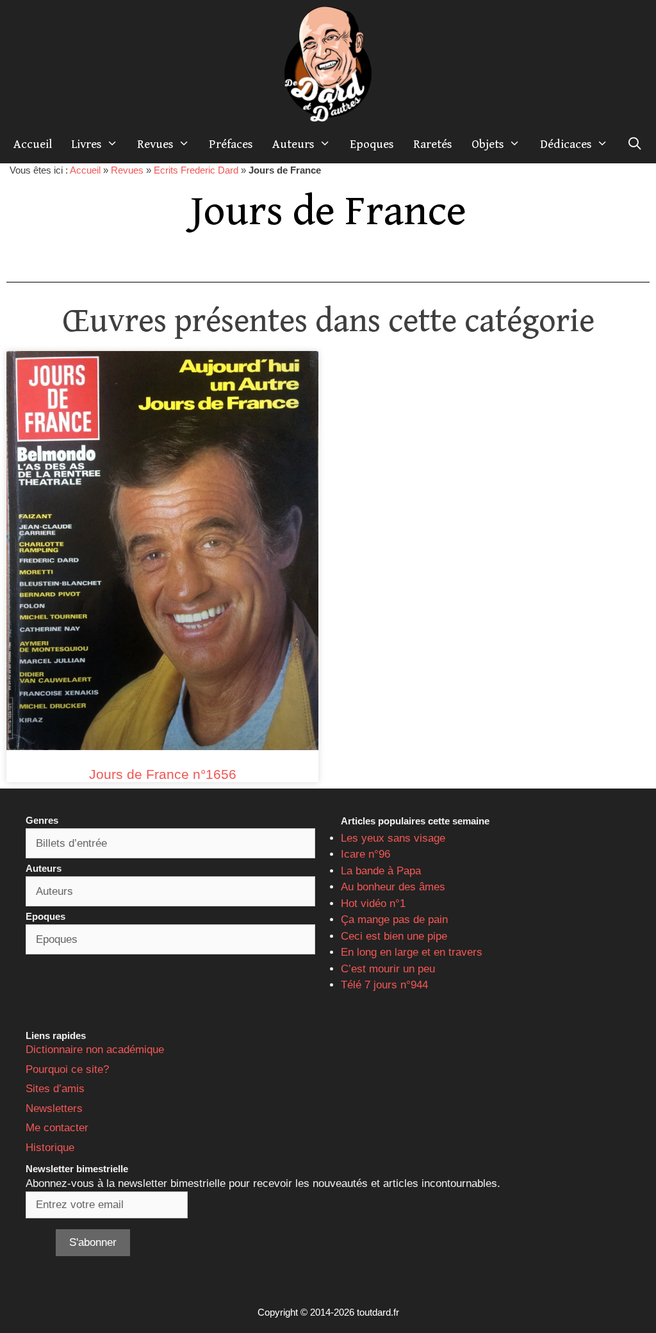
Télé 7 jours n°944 (384, 985)
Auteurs (293, 144)
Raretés (432, 144)
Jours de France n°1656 (162, 774)
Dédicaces (566, 144)
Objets (488, 144)
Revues (155, 144)
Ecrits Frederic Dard (196, 170)
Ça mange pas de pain (394, 919)
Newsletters (54, 1108)
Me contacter (57, 1128)
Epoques (372, 144)
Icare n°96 (365, 854)
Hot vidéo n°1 (373, 903)
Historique (50, 1147)
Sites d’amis (55, 1089)
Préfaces (231, 144)
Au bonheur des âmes (393, 887)
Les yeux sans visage (393, 838)
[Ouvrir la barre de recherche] (635, 144)
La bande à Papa (381, 871)
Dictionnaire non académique (95, 1049)
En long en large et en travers (411, 952)
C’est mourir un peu (388, 969)
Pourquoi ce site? (67, 1069)
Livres (86, 144)
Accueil (32, 144)
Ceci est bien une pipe (394, 936)
